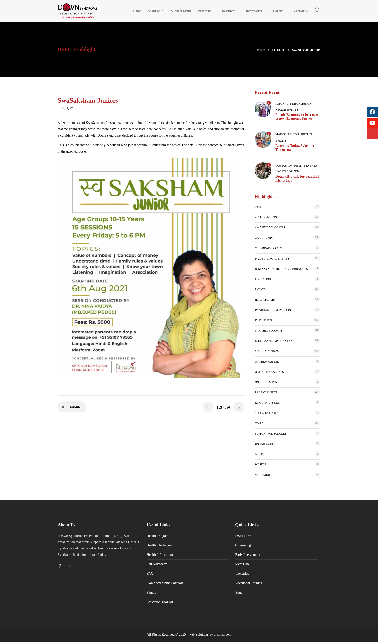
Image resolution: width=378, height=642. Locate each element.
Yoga (238, 592)
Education (278, 49)
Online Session (266, 382)
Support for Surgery (271, 433)
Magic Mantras (267, 351)
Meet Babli (242, 564)
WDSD (259, 454)
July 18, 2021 (68, 108)
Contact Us (301, 10)
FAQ (150, 573)
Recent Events (286, 109)
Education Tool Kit (160, 602)
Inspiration (283, 165)
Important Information (293, 103)
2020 (258, 207)
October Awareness (270, 372)
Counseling (243, 545)
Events (260, 289)
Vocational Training (248, 583)
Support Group (181, 10)
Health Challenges (159, 545)
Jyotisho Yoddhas (268, 330)
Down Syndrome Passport (165, 583)
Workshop (262, 475)
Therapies (242, 573)
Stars (259, 423)
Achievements (266, 217)
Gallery (278, 10)
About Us (154, 10)
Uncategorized (287, 171)
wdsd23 (260, 464)
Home (137, 10)
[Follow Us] (372, 133)
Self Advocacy (157, 564)
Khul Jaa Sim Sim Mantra (273, 340)
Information (254, 10)
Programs (204, 10)
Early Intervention (247, 554)
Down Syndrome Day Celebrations (281, 268)
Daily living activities (272, 258)
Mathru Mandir (287, 134)
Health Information (160, 554)
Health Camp (265, 299)
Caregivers (264, 237)
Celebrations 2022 (269, 248)
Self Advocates (266, 413)
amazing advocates (270, 227)
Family (151, 592)
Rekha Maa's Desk (268, 402)
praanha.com (222, 634)
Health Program (157, 536)
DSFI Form (243, 536)
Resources (228, 10)
